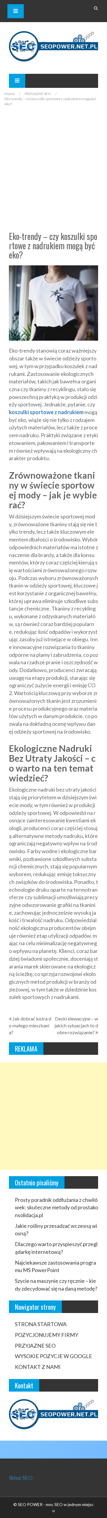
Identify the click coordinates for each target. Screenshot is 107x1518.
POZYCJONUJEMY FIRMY (46, 1335)
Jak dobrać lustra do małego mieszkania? (30, 1025)
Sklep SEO (20, 1477)
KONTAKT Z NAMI (38, 1367)
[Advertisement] (53, 169)
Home (9, 93)
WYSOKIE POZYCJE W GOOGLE (53, 1356)
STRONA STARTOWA (41, 1324)
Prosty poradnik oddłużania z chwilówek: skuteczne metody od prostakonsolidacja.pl (56, 1207)
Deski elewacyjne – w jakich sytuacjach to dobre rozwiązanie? (76, 1025)
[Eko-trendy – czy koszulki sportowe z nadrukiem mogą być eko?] (53, 302)
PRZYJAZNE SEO (38, 93)
